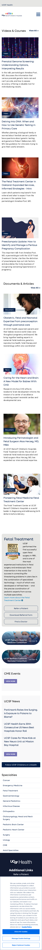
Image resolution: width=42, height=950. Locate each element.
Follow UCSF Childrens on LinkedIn (21, 764)
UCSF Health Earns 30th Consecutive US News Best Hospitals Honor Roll (19, 727)
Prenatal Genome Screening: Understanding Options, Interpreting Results (18, 65)
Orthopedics (8, 811)
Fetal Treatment (10, 790)
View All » (33, 30)
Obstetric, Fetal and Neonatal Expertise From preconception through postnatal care (20, 321)
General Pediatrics (11, 801)
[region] (21, 913)
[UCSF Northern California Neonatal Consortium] (21, 654)
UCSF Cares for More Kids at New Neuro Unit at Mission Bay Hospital (20, 741)
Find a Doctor (21, 621)
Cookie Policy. (27, 927)
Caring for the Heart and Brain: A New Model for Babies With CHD (21, 381)
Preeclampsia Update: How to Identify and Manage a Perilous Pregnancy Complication (19, 245)
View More (10, 681)
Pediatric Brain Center (13, 824)
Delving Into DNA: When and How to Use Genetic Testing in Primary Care (18, 125)
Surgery (6, 834)
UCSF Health (7, 5)
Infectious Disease (11, 806)
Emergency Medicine (12, 785)
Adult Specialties (10, 850)
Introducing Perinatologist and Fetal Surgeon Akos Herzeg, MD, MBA (21, 441)
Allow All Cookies (20, 931)
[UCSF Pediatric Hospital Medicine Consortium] (21, 635)
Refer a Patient (21, 608)
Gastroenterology (11, 795)
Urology (6, 840)
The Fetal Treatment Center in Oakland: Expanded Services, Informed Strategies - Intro (19, 185)
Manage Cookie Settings (21, 938)
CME (5, 845)
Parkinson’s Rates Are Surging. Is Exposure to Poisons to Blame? (21, 713)
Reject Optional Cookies (21, 945)
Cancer (6, 780)
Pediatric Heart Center (13, 829)
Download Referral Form (21, 615)
